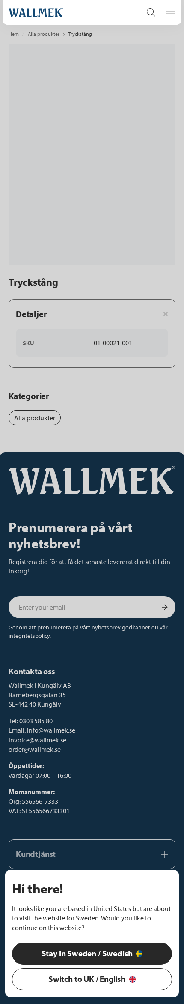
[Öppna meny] (168, 12)
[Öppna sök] (151, 12)
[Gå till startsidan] (66, 12)
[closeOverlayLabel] (168, 884)
